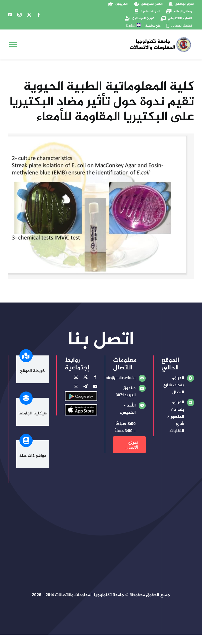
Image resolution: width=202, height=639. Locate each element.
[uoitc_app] (81, 406)
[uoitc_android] (81, 393)
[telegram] (85, 386)
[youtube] (10, 15)
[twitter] (29, 15)
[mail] (76, 386)
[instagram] (19, 15)
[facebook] (39, 15)
